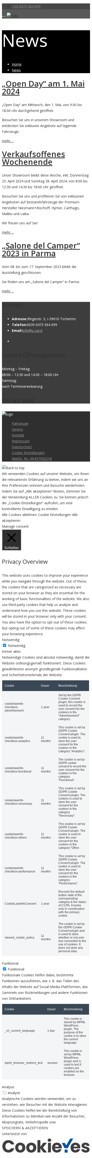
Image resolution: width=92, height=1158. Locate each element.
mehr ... (7, 141)
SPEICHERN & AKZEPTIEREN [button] (25, 1128)
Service (17, 429)
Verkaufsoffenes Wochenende (33, 158)
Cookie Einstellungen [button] (54, 514)
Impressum (21, 441)
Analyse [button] (8, 1087)
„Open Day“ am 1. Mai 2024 (43, 87)
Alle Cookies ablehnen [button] (19, 514)
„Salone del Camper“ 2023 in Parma (41, 249)
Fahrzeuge (20, 423)
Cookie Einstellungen (28, 452)
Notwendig (16, 645)
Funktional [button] (10, 963)
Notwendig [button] (10, 639)
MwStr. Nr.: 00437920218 (32, 458)
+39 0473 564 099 (26, 6)
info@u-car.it (32, 330)
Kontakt (18, 435)
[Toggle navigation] (4, 17)
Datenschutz (22, 447)
